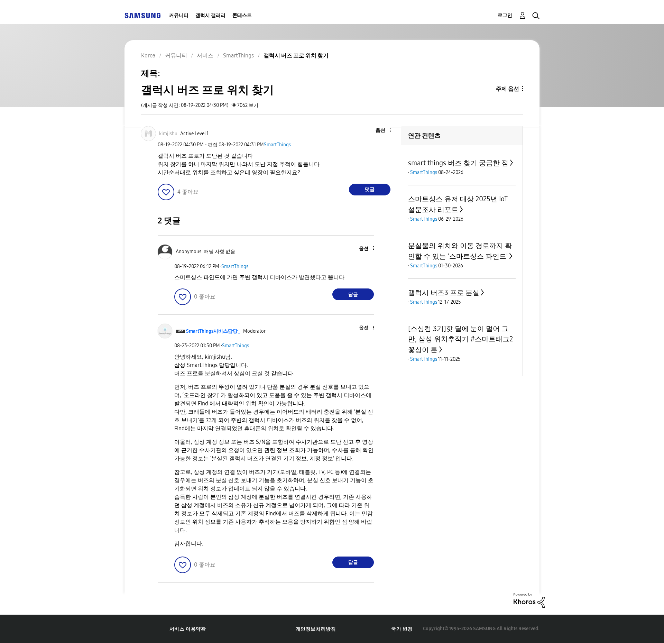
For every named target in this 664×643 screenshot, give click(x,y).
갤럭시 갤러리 (210, 15)
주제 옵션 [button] (507, 88)
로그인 (505, 15)
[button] (379, 130)
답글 (353, 294)
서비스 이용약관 (187, 629)
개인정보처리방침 (316, 629)
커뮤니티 (178, 15)
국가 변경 (402, 629)
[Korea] (142, 15)
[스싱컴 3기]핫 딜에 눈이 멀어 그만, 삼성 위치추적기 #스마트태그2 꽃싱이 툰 (460, 339)
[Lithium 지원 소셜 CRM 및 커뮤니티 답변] (529, 600)
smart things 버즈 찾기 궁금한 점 (458, 163)
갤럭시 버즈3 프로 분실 (443, 292)
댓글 (370, 189)
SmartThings (277, 145)
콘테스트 (242, 15)
